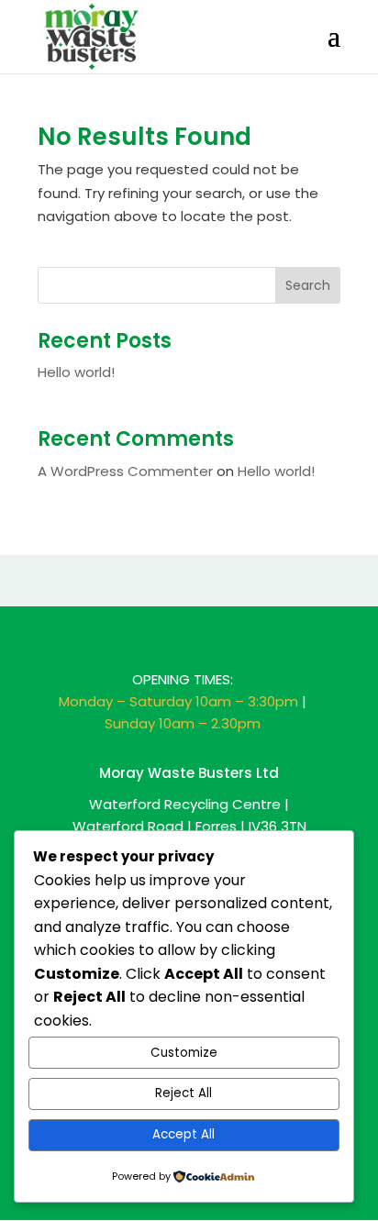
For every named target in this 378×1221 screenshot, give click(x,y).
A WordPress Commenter (125, 471)
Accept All (183, 1134)
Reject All (183, 1093)
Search (307, 285)
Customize (183, 1052)
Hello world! (76, 372)
